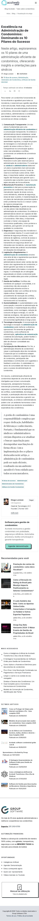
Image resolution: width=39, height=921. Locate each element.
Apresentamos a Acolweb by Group (15, 752)
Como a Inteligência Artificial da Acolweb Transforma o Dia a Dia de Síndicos (21, 774)
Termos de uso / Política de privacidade (19, 916)
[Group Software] (12, 810)
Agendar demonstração (18, 546)
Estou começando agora (13, 869)
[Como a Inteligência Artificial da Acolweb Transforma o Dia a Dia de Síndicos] (4, 774)
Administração (23, 77)
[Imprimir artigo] (15, 91)
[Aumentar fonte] (10, 91)
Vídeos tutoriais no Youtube (14, 875)
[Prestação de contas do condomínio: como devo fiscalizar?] (6, 567)
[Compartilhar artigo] (19, 91)
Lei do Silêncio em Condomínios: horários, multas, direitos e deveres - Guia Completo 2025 (22, 733)
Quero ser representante (13, 872)
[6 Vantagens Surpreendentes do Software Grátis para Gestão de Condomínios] (4, 761)
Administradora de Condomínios (13, 484)
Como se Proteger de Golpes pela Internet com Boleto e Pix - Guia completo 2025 (21, 711)
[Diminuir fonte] (5, 91)
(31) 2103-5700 (14, 826)
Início (8, 13)
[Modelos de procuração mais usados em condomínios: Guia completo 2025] (4, 722)
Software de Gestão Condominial (13, 487)
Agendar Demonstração (13, 865)
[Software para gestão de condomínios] (10, 3)
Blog (13, 13)
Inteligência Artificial (11, 862)
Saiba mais (14, 513)
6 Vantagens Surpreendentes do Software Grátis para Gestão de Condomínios (20, 762)
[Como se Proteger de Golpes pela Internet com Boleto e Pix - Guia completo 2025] (4, 711)
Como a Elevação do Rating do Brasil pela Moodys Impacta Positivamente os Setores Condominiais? (23, 585)
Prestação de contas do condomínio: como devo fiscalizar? (23, 567)
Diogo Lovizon (17, 500)
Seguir (31, 500)
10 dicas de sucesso (11, 77)
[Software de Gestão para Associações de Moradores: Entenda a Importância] (4, 785)
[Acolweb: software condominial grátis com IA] (4, 743)
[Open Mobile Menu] (36, 3)
